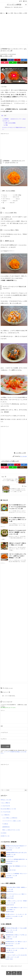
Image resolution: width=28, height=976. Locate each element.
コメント (3, 710)
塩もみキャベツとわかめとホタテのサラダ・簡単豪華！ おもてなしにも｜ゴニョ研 (17, 532)
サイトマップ (19, 966)
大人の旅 (3, 833)
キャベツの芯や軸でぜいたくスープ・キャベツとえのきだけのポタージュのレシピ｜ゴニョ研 (17, 506)
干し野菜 (5, 824)
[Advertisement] (14, 30)
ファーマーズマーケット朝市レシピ (11, 821)
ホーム (3, 13)
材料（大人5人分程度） (10, 123)
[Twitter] (4, 60)
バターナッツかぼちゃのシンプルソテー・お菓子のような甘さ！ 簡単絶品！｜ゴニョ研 (17, 555)
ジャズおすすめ (5, 805)
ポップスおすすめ (5, 811)
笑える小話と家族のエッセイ (8, 808)
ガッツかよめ (23, 456)
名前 (2, 726)
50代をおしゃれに (6, 799)
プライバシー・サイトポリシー (8, 966)
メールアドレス (4, 732)
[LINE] (13, 62)
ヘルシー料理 (10, 13)
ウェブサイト (4, 738)
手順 (6, 125)
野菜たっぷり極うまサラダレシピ (11, 830)
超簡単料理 (5, 827)
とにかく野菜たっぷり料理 (21, 13)
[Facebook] (10, 60)
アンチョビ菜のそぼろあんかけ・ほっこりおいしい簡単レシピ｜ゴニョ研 (17, 519)
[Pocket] (5, 62)
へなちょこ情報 (5, 802)
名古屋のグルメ (5, 836)
